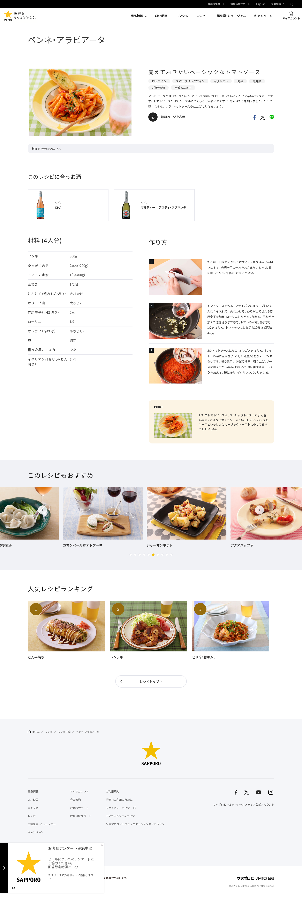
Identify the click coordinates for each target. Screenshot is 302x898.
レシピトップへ (151, 681)
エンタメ (182, 16)
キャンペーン (263, 16)
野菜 (240, 81)
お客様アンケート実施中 (68, 848)
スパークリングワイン (190, 81)
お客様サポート (216, 4)
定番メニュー (183, 88)
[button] (130, 554)
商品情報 (137, 16)
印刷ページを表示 (173, 117)
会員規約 (75, 800)
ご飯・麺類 (158, 88)
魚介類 (257, 81)
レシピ (200, 16)
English (260, 4)
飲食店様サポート (240, 4)
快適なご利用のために (119, 800)
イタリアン (221, 81)
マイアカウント (291, 18)
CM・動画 (161, 16)
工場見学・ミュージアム (230, 16)
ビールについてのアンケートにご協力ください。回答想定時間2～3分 (71, 867)
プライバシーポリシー (119, 808)
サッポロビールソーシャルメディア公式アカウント (243, 804)
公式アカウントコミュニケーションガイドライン (135, 824)
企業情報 (276, 4)
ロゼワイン (159, 81)
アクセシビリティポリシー (121, 816)
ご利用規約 (112, 791)
